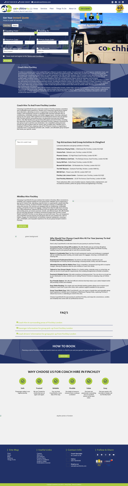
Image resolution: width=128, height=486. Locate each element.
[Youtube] (113, 454)
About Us (72, 9)
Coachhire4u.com (56, 484)
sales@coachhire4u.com (42, 2)
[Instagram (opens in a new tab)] (119, 2)
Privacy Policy (41, 458)
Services (43, 9)
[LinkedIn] (109, 454)
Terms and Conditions (35, 56)
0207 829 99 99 (11, 2)
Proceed (7, 61)
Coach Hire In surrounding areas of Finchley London (40, 322)
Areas (35, 9)
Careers (39, 453)
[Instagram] (105, 454)
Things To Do (61, 9)
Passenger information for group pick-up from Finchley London (45, 328)
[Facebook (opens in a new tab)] (116, 2)
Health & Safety (41, 461)
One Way (7, 25)
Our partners (40, 456)
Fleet (52, 9)
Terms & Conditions (43, 459)
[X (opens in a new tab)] (112, 2)
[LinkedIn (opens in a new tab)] (122, 2)
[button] (64, 322)
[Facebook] (101, 454)
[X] (97, 454)
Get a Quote (85, 8)
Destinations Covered (43, 463)
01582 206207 (25, 2)
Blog (8, 456)
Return (15, 25)
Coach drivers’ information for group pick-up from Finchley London (47, 334)
